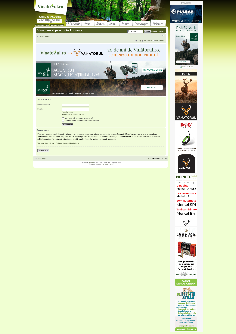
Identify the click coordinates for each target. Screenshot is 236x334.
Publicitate (53, 25)
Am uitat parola (67, 112)
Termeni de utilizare (45, 143)
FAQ (139, 41)
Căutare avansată (157, 31)
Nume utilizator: (43, 105)
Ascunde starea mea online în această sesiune (81, 121)
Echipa (150, 158)
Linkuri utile (44, 25)
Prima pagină (45, 37)
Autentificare (159, 41)
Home (37, 25)
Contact (61, 25)
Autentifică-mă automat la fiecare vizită (78, 118)
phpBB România (108, 164)
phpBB (91, 162)
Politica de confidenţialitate (67, 143)
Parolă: (40, 109)
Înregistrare (148, 41)
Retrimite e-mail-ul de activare (73, 115)
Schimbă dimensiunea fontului (162, 36)
